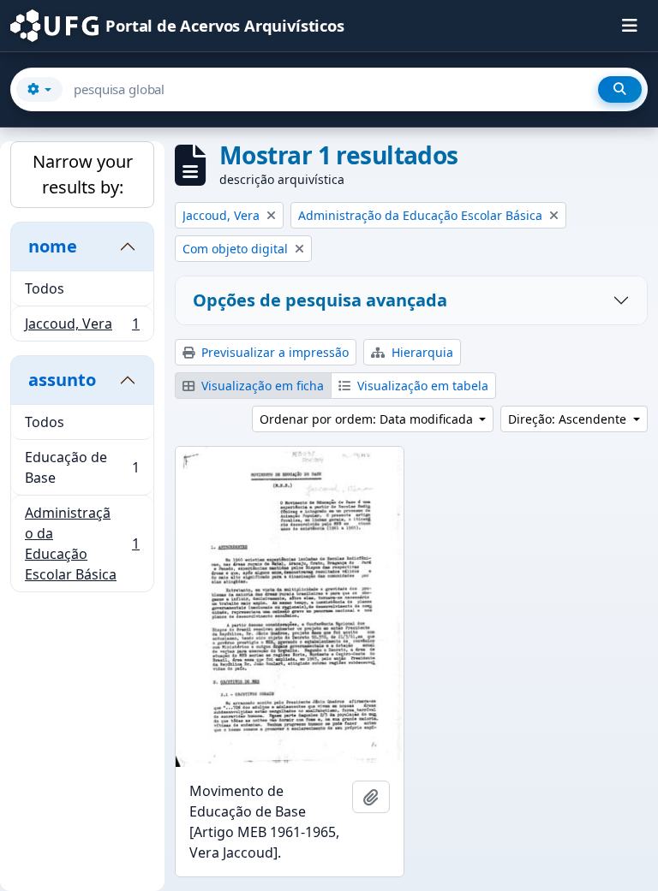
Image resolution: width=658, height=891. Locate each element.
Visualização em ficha (261, 385)
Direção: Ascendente (569, 419)
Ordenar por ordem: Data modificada (368, 419)
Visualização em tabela (421, 385)
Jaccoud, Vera (82, 327)
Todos (44, 288)
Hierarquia (420, 352)
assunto (62, 379)
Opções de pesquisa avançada (320, 300)
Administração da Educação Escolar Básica (82, 543)
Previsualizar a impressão (273, 352)
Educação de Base (82, 467)
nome (52, 246)
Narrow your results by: (83, 174)
